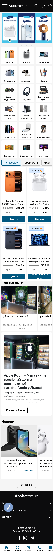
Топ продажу (11, 162)
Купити (13, 219)
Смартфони (31, 162)
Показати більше (15, 410)
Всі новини (26, 484)
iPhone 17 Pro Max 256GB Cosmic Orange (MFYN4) (13, 204)
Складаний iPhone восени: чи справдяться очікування (18, 463)
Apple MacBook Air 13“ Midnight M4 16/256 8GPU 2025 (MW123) (39, 261)
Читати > (28, 470)
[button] (21, 45)
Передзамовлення (39, 276)
